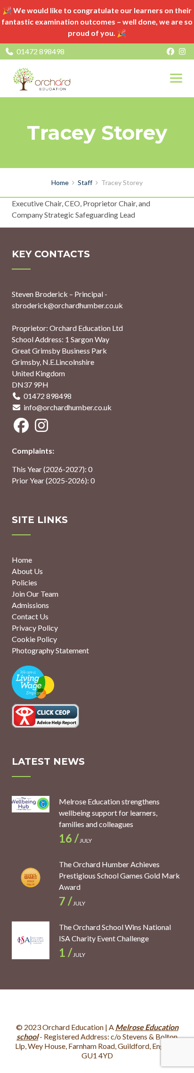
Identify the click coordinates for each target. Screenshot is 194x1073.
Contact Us (30, 616)
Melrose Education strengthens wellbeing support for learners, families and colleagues (109, 812)
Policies (24, 582)
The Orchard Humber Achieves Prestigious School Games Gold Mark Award (119, 875)
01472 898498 (40, 51)
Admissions (30, 604)
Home (22, 559)
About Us (27, 570)
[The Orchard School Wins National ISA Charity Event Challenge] (30, 940)
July (75, 840)
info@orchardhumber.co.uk (68, 407)
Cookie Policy (34, 638)
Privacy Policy (35, 627)
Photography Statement (50, 650)
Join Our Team (35, 593)
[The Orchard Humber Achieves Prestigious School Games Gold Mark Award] (30, 877)
